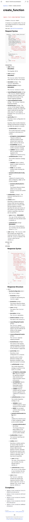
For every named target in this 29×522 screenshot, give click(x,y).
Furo (22, 518)
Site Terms (12, 519)
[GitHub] (14, 515)
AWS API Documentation (16, 28)
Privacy (8, 519)
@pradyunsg (17, 518)
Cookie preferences (19, 519)
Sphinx (12, 518)
